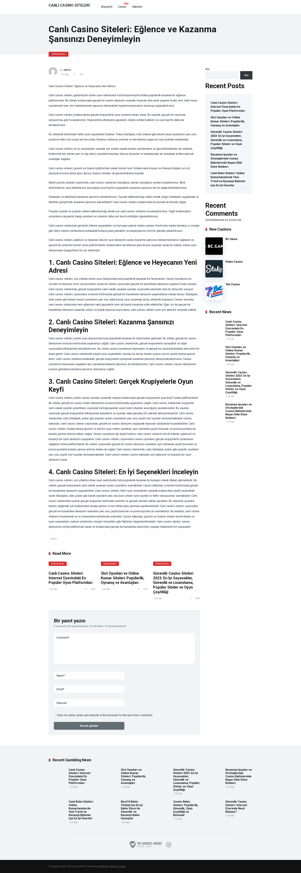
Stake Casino (234, 261)
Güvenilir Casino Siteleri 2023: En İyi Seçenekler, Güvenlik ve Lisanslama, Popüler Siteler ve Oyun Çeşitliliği (173, 582)
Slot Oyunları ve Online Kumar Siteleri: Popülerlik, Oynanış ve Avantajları (122, 578)
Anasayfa (106, 6)
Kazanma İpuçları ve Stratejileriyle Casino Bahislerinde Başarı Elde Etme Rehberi (226, 160)
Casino (122, 6)
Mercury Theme (118, 866)
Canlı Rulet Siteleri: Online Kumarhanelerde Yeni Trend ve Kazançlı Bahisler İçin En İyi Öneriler (228, 179)
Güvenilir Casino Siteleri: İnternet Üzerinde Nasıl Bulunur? (236, 806)
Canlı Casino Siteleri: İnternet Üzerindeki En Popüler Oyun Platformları (70, 578)
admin (67, 69)
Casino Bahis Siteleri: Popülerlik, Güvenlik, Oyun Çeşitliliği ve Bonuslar (185, 808)
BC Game (231, 239)
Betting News (58, 54)
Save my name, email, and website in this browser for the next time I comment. (105, 715)
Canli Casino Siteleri (69, 5)
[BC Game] (214, 254)
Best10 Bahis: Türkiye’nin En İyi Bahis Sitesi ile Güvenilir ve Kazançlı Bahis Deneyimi (132, 810)
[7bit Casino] (214, 299)
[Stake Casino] (214, 276)
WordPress (103, 866)
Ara (207, 69)
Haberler (137, 6)
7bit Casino (232, 284)
